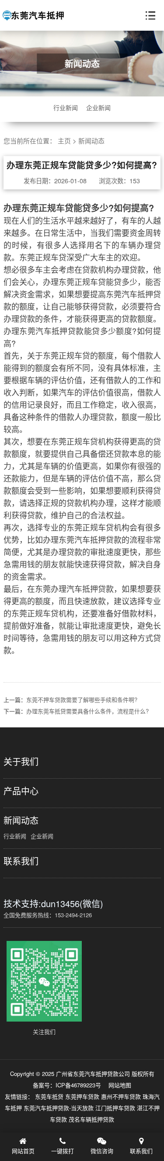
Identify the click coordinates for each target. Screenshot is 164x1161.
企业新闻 (98, 107)
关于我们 (20, 761)
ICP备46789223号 (78, 1085)
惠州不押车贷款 (122, 1096)
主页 (64, 140)
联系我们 (20, 861)
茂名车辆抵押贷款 (91, 1119)
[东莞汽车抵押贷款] (33, 16)
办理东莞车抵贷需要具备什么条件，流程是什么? (87, 711)
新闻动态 (91, 140)
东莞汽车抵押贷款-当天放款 (59, 1108)
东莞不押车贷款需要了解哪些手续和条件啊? (81, 699)
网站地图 (119, 1085)
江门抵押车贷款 (116, 1108)
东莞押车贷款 (83, 1096)
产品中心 (20, 791)
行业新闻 (65, 107)
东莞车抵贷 (50, 1096)
